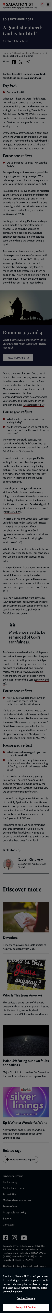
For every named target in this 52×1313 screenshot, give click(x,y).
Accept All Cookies (26, 1307)
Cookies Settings (26, 1298)
